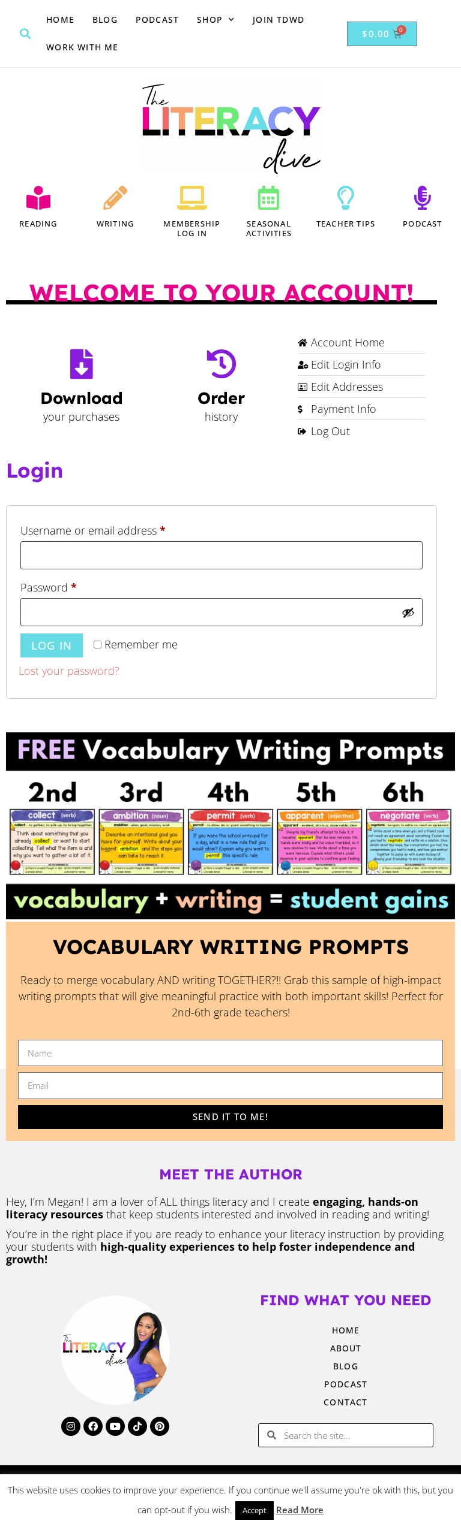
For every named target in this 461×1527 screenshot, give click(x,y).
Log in (51, 645)
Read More (300, 1510)
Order (221, 398)
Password (70, 585)
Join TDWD (278, 19)
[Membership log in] (192, 198)
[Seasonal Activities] (269, 198)
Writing (115, 223)
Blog (105, 19)
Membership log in (191, 228)
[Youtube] (115, 1426)
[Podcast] (423, 198)
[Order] (221, 364)
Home (60, 19)
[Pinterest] (159, 1426)
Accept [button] (255, 1510)
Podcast (157, 19)
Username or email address (115, 529)
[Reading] (38, 198)
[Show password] (408, 612)
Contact (345, 1402)
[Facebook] (93, 1426)
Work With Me (82, 47)
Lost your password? (69, 670)
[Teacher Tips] (346, 198)
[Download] (82, 364)
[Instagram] (70, 1426)
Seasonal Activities (269, 228)
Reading (38, 223)
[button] (25, 34)
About (346, 1348)
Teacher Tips (345, 223)
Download (81, 398)
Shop (210, 19)
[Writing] (115, 198)
